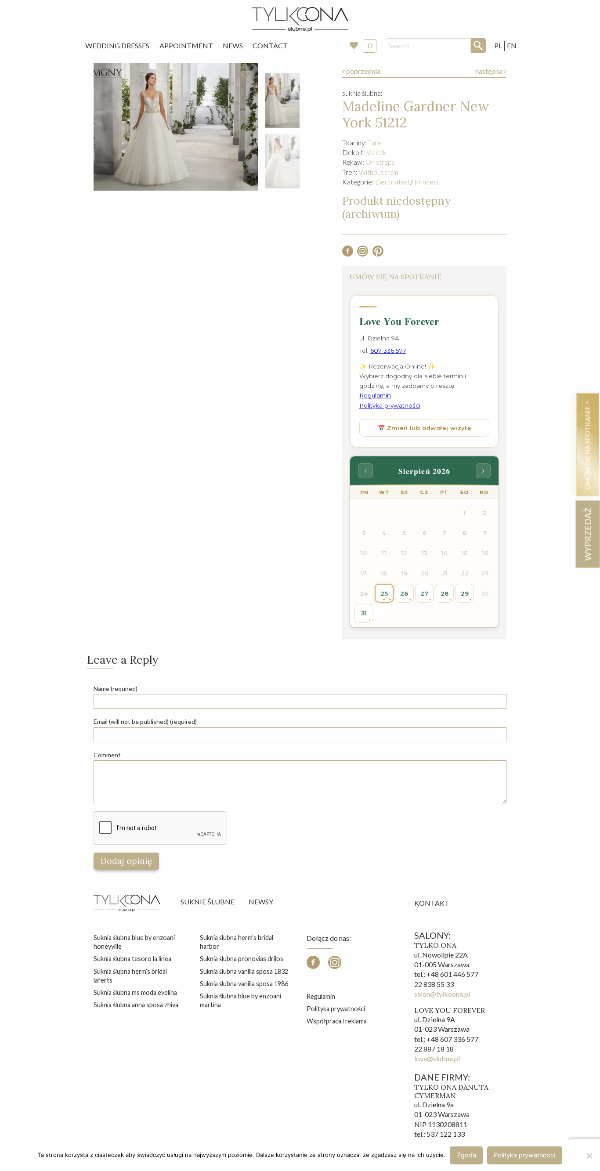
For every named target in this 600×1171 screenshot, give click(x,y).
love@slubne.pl (437, 1058)
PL (498, 45)
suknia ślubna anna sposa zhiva (136, 1004)
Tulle (375, 142)
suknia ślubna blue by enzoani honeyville (134, 942)
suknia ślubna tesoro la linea (132, 958)
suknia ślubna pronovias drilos (241, 958)
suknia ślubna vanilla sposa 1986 (244, 983)
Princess (427, 181)
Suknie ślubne (208, 901)
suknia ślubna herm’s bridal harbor (236, 942)
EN (512, 45)
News (233, 45)
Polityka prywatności (336, 1008)
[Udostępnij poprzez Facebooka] (347, 253)
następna (489, 71)
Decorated (392, 181)
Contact (270, 45)
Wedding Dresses (117, 45)
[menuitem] (117, 45)
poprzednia (362, 71)
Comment (107, 755)
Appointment (186, 45)
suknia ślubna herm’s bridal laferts (130, 976)
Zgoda (466, 1155)
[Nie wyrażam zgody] (589, 1155)
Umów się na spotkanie (587, 447)
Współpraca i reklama (337, 1021)
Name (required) (115, 688)
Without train (378, 172)
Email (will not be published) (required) (145, 721)
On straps (380, 162)
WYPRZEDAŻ (587, 533)
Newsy (261, 901)
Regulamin (321, 996)
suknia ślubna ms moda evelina (135, 992)
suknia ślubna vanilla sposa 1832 (244, 971)
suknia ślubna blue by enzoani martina (240, 1000)
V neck (376, 152)
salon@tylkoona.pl (442, 994)
